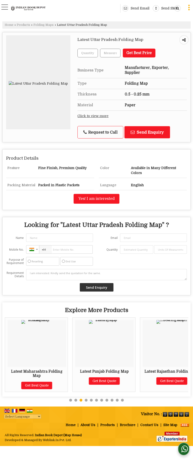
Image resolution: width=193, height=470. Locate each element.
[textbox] (110, 53)
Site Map (170, 425)
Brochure (127, 425)
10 (117, 400)
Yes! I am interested (96, 199)
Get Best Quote (37, 385)
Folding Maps (43, 25)
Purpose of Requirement (15, 261)
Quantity (112, 250)
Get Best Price (139, 53)
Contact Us (149, 425)
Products (23, 25)
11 (122, 400)
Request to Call (102, 132)
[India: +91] (32, 249)
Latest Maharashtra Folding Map (37, 373)
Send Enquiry (150, 132)
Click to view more (93, 116)
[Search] (176, 8)
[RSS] (185, 425)
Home (9, 25)
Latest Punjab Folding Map (104, 371)
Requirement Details (15, 274)
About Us (87, 425)
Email (114, 238)
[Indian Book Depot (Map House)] (28, 9)
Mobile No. (16, 250)
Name (20, 238)
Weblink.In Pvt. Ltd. (57, 440)
